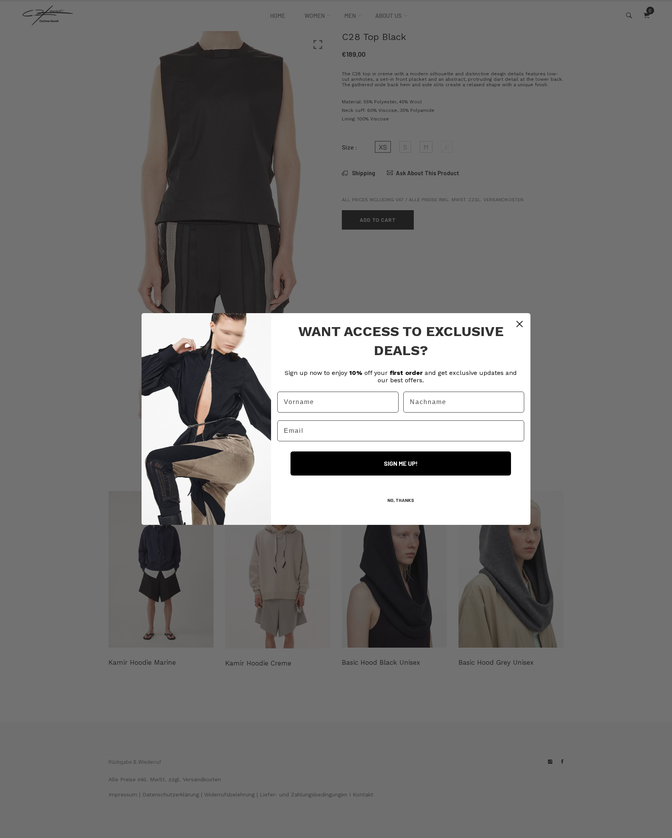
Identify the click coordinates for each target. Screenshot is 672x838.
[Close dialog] (520, 324)
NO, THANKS (400, 500)
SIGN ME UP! (401, 463)
